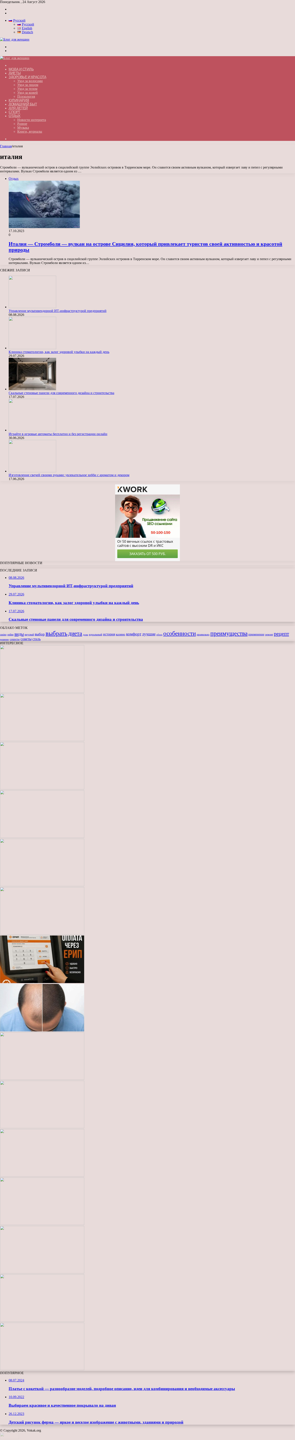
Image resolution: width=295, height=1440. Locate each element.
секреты (15, 639)
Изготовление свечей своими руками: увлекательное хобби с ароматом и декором (69, 475)
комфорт (133, 634)
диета (75, 633)
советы (26, 639)
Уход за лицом (27, 85)
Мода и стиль (21, 69)
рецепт (281, 633)
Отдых (15, 116)
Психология (26, 96)
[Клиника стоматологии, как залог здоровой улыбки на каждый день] (32, 348)
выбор (40, 634)
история (109, 634)
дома (85, 634)
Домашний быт (23, 104)
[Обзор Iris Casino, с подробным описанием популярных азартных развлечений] (42, 1127)
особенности (179, 633)
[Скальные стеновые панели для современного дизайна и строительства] (32, 389)
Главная (6, 146)
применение (256, 634)
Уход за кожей (27, 92)
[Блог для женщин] (14, 39)
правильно (203, 634)
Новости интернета (31, 120)
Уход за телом (27, 89)
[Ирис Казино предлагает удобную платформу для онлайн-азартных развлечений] (42, 1078)
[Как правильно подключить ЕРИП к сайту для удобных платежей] (42, 982)
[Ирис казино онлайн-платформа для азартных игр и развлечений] (42, 1175)
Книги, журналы (29, 131)
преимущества (228, 633)
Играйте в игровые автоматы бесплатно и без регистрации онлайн (58, 434)
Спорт (14, 112)
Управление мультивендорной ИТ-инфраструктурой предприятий (57, 311)
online (10, 634)
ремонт (269, 634)
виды (19, 634)
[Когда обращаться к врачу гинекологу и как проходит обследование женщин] (42, 933)
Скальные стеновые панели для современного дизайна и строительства (61, 393)
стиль (36, 639)
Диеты (15, 73)
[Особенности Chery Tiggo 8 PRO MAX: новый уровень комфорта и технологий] (42, 1369)
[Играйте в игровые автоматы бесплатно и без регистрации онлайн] (32, 430)
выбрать (56, 633)
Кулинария (19, 100)
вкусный (29, 634)
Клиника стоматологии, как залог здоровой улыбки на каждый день (59, 352)
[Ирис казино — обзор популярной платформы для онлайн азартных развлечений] (42, 1224)
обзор (159, 634)
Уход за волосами (30, 81)
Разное (22, 124)
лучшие (148, 634)
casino (3, 634)
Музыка (23, 127)
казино (120, 634)
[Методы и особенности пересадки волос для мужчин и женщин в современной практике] (42, 1030)
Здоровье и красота (27, 77)
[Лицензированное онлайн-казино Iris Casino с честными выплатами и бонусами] (42, 1272)
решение (4, 639)
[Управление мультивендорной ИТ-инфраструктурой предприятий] (32, 307)
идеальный (95, 634)
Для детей (18, 108)
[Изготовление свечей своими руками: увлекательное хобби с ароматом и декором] (32, 471)
